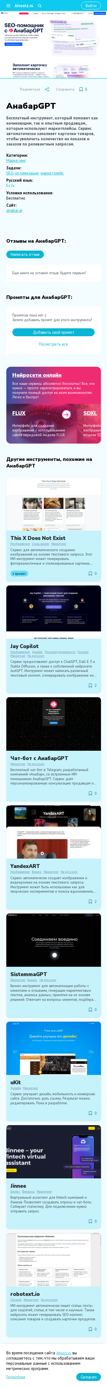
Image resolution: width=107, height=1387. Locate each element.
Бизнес (32, 980)
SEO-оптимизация (22, 173)
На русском (35, 656)
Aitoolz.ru (24, 5)
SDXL (90, 413)
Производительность (60, 652)
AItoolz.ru (63, 1353)
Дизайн (37, 652)
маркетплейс (52, 173)
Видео (36, 872)
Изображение (20, 544)
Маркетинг (16, 160)
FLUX (19, 413)
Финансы (28, 1191)
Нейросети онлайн (36, 375)
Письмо (83, 652)
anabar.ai (14, 210)
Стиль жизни (40, 544)
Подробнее (15, 1377)
